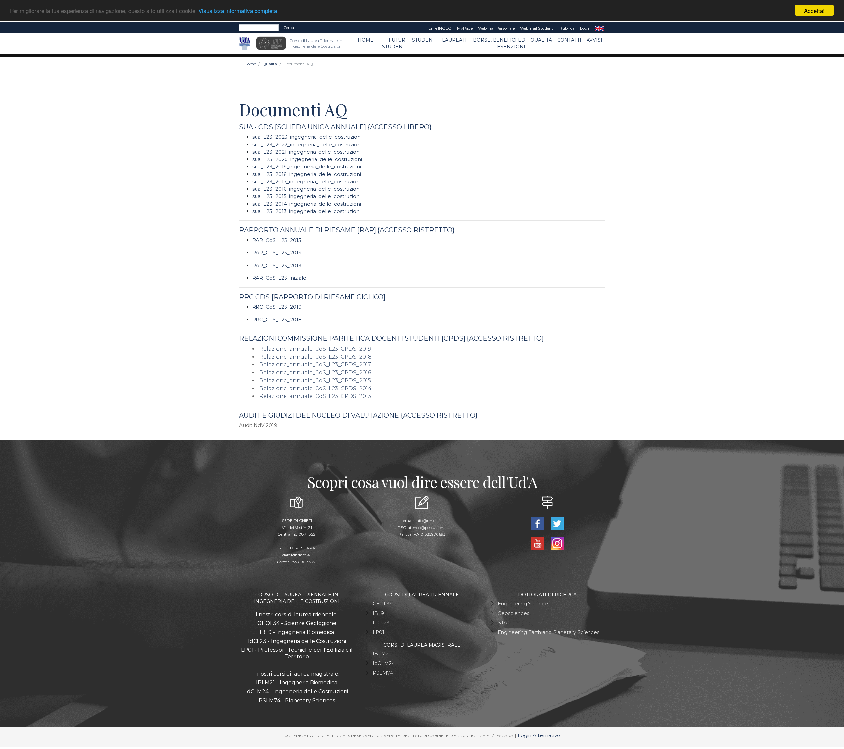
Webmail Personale (496, 28)
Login (585, 28)
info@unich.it (428, 520)
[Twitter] (557, 523)
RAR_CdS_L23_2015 (277, 240)
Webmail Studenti (537, 28)
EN (599, 28)
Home (366, 40)
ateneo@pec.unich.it (427, 527)
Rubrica (567, 28)
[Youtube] (538, 542)
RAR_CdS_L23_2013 (276, 265)
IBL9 (378, 613)
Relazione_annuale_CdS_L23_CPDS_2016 (315, 372)
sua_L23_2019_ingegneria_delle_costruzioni (306, 166)
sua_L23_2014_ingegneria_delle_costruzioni (306, 204)
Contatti (569, 40)
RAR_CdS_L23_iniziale (279, 278)
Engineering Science (523, 603)
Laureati (454, 40)
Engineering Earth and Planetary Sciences (548, 632)
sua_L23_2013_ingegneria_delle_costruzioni (306, 211)
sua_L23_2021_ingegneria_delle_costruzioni (306, 152)
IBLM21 (382, 653)
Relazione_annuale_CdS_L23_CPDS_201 (313, 388)
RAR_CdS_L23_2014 (277, 252)
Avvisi (594, 40)
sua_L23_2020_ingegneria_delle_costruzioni (307, 159)
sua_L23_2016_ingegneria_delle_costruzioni (306, 189)
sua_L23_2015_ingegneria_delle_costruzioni (306, 196)
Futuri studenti (394, 43)
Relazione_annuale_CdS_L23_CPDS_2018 (315, 357)
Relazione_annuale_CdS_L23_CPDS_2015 (315, 380)
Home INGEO (439, 28)
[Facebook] (538, 523)
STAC (504, 622)
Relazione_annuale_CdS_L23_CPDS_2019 (315, 349)
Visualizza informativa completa (237, 11)
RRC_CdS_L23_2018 (277, 319)
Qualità (541, 40)
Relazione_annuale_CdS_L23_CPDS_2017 (315, 364)
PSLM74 (383, 673)
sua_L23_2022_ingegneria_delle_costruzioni (307, 144)
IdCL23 (381, 622)
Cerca (288, 27)
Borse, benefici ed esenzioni (499, 43)
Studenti (424, 40)
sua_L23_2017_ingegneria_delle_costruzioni (306, 181)
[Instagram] (557, 542)
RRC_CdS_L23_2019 (277, 307)
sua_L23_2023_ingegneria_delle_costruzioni (307, 137)
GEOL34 (383, 603)
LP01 (378, 632)
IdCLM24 (384, 663)
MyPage (465, 28)
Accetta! (814, 10)
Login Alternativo (539, 735)
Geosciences (513, 613)
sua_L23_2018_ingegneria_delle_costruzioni (306, 174)
